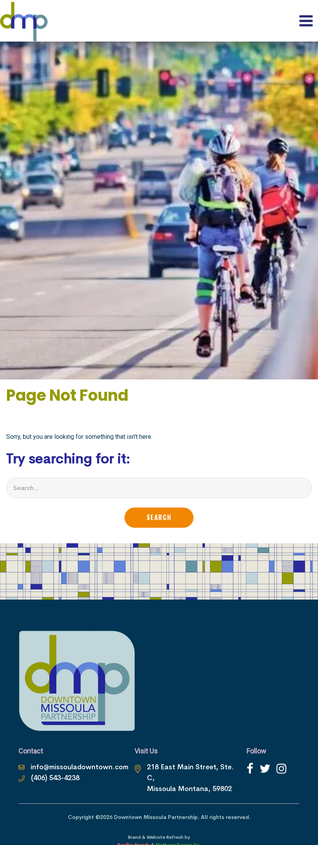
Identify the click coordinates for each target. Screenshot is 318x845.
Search (159, 517)
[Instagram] (282, 769)
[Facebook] (250, 769)
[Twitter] (264, 769)
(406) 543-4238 (55, 778)
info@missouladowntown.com (79, 767)
